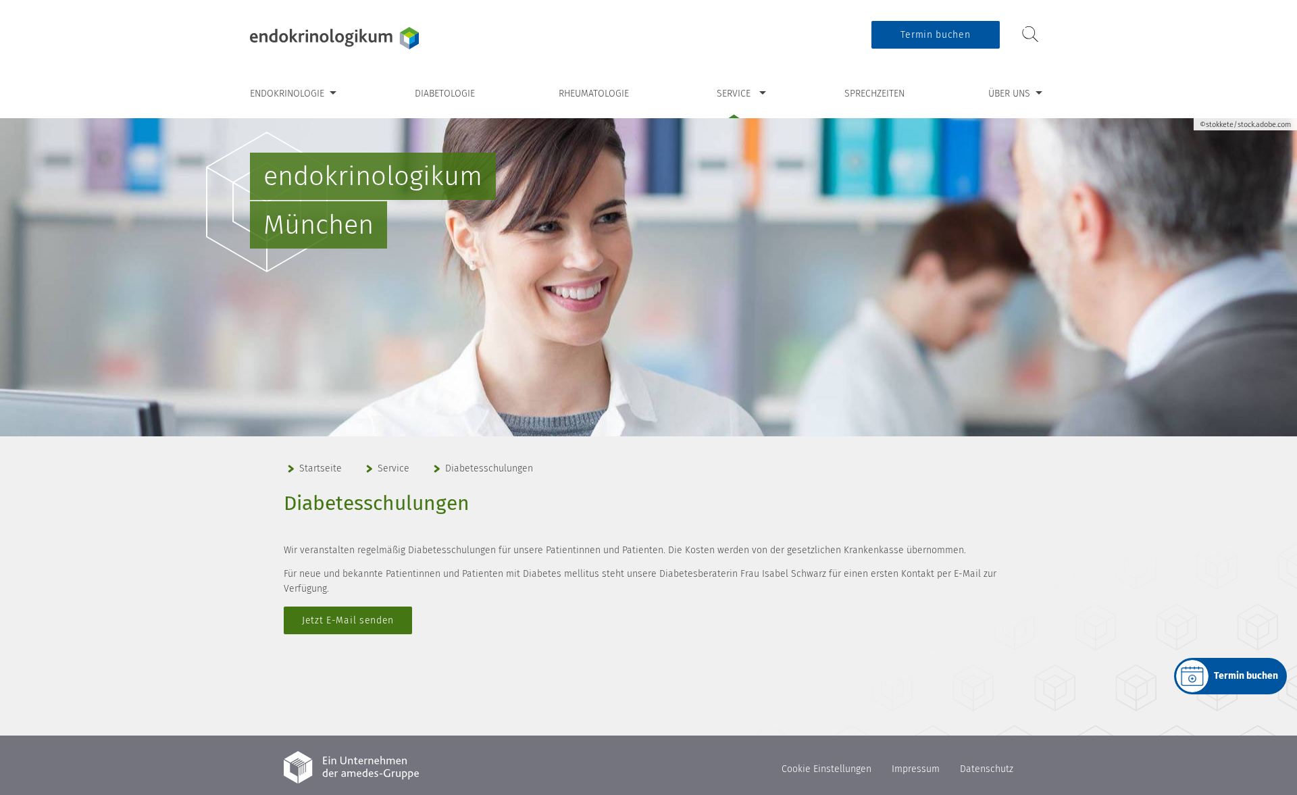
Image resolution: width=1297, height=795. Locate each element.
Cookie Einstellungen (826, 769)
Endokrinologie (287, 93)
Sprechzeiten (874, 93)
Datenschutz (986, 769)
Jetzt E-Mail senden (348, 620)
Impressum (916, 769)
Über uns (1009, 93)
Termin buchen (935, 35)
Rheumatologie (594, 93)
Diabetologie (445, 93)
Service (734, 93)
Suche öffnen (1030, 34)
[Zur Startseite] (334, 38)
